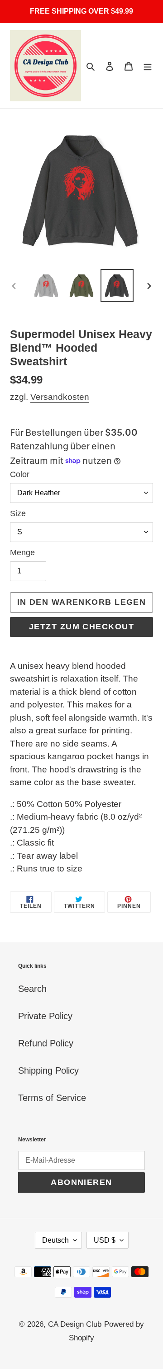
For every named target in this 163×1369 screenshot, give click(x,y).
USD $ (104, 1240)
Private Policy (45, 1016)
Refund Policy (45, 1043)
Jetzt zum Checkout (81, 626)
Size (18, 513)
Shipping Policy (48, 1070)
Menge (22, 552)
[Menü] (147, 66)
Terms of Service (52, 1098)
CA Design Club (74, 1324)
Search (32, 989)
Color (19, 474)
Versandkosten (59, 397)
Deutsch (55, 1240)
